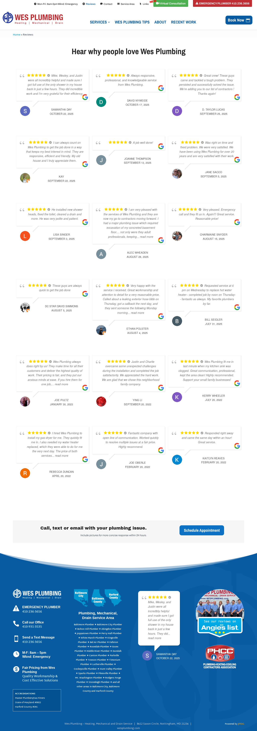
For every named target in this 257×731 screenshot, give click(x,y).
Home (16, 35)
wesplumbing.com (128, 728)
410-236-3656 (32, 642)
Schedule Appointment (202, 530)
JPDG (241, 724)
